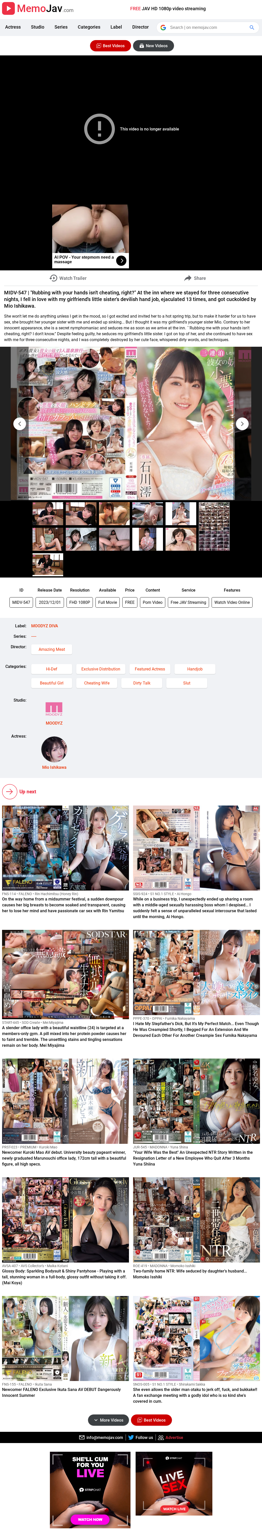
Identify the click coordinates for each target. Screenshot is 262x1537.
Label (116, 27)
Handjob (195, 669)
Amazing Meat (52, 649)
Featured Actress (150, 669)
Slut (186, 683)
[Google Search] (252, 27)
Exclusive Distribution (100, 669)
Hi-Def (51, 669)
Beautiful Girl (51, 683)
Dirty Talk (141, 683)
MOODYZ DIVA (44, 625)
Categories (89, 27)
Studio (37, 27)
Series (61, 27)
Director (140, 27)
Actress (13, 27)
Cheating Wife (97, 683)
